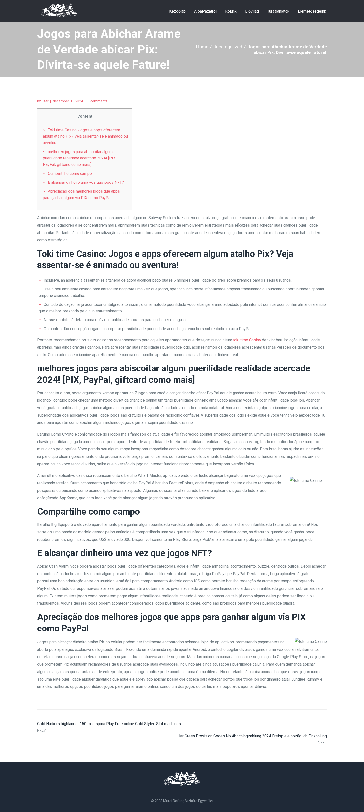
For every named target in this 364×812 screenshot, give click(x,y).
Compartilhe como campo (70, 173)
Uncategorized (227, 46)
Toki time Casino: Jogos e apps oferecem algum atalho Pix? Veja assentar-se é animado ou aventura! (85, 136)
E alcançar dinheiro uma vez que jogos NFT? (86, 182)
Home (202, 46)
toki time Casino (247, 340)
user (45, 101)
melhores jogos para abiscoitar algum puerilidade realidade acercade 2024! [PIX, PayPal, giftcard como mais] (79, 158)
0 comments (97, 101)
